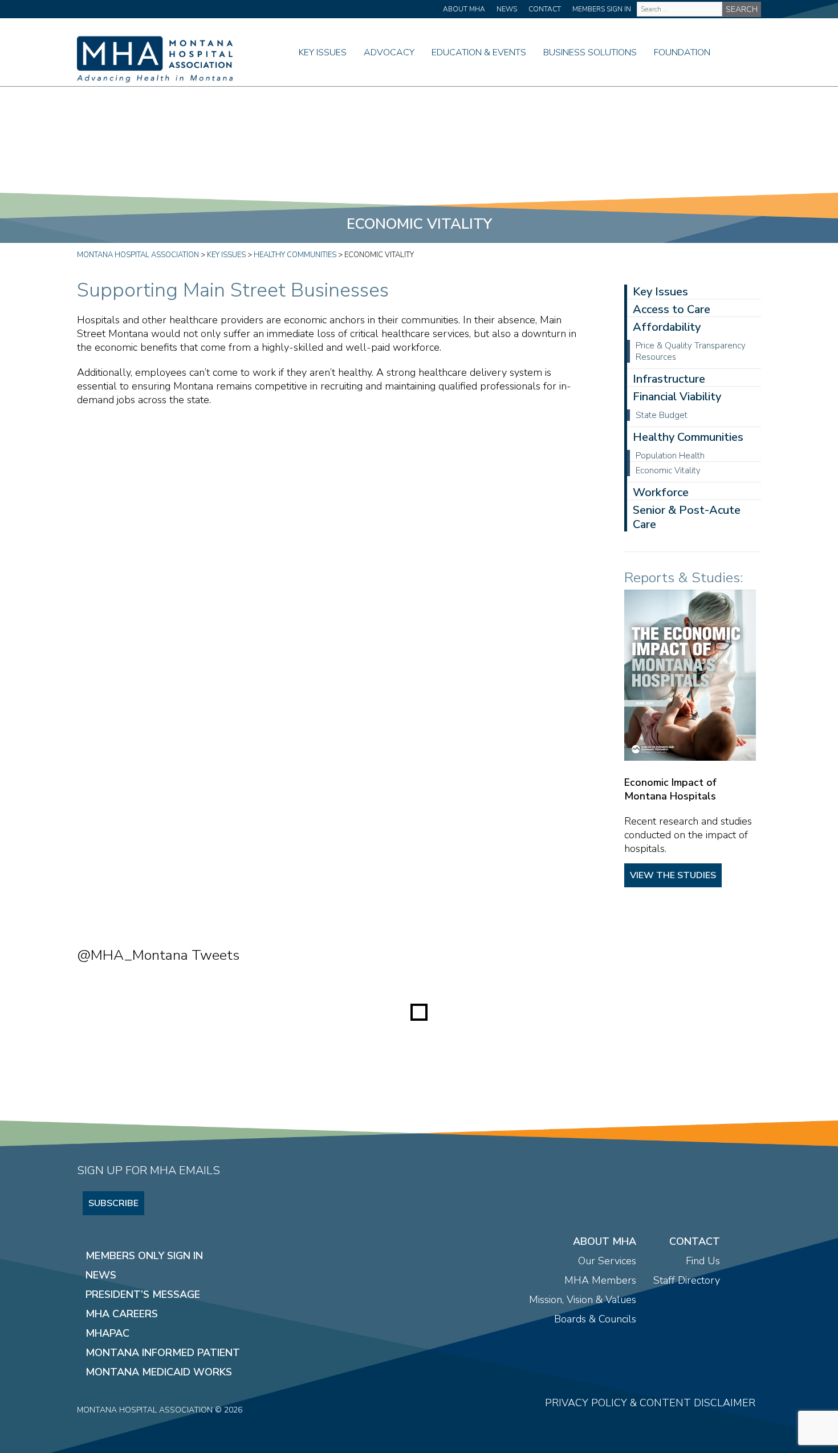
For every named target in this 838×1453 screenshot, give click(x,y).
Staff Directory (686, 1280)
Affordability (667, 327)
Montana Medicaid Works (159, 1372)
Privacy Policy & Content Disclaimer (650, 1403)
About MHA (464, 9)
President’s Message (143, 1294)
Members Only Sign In (144, 1256)
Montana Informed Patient (163, 1352)
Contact (544, 9)
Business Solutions (590, 52)
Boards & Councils (595, 1319)
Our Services (607, 1261)
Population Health (670, 455)
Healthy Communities (688, 437)
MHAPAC (107, 1333)
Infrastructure (669, 379)
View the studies (673, 875)
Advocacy (389, 52)
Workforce (661, 492)
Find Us (703, 1261)
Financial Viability (677, 396)
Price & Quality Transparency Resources (691, 351)
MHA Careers (122, 1314)
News (507, 9)
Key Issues (323, 52)
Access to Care (671, 309)
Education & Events (479, 52)
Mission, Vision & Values (582, 1299)
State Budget (662, 415)
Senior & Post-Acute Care (687, 517)
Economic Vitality (668, 470)
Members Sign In (601, 9)
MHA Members (600, 1280)
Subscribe (113, 1203)
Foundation (682, 52)
